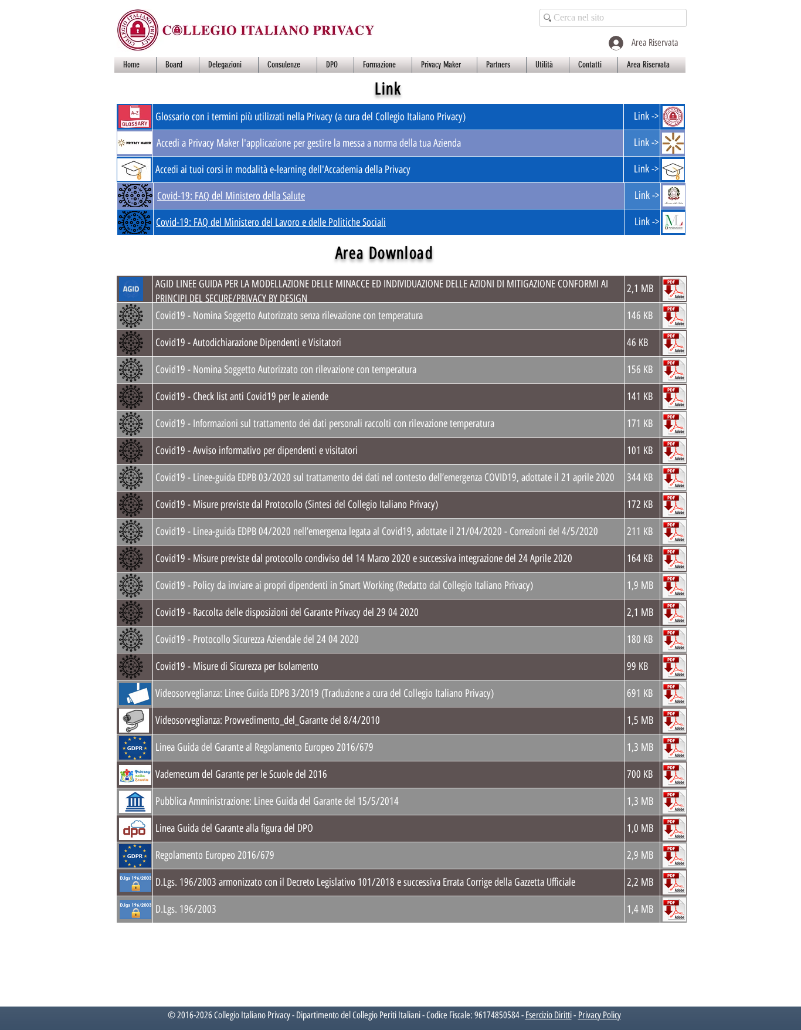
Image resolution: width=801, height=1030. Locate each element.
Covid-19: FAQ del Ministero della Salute (231, 195)
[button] (177, 65)
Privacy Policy (599, 1015)
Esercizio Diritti (548, 1015)
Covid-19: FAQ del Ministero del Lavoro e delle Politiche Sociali (271, 222)
